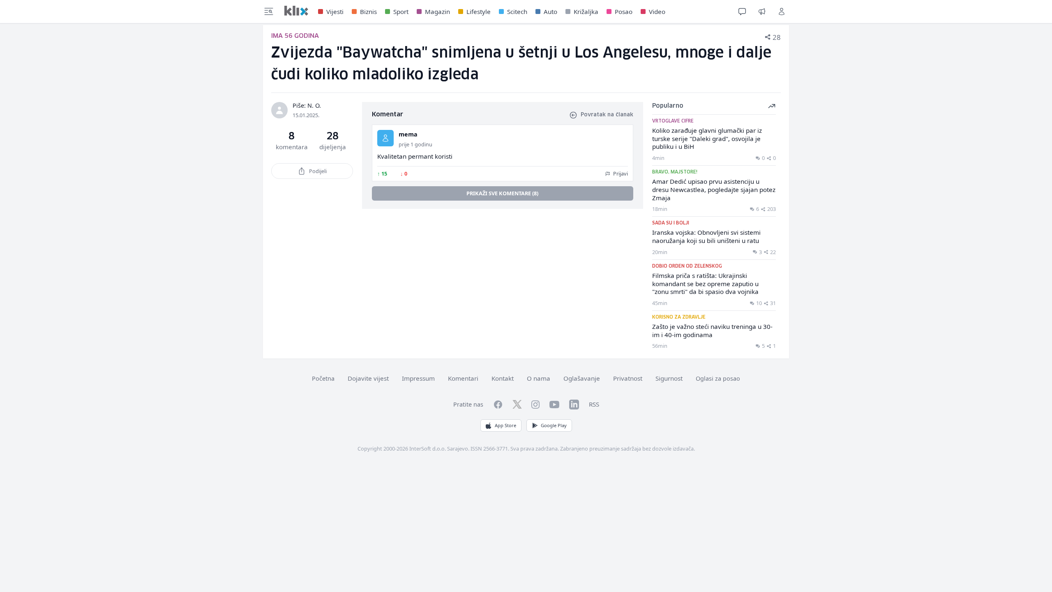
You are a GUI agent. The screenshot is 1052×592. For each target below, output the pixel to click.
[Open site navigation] (269, 11)
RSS (594, 404)
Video (657, 11)
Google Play (554, 425)
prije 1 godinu (415, 144)
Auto (550, 11)
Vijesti (335, 11)
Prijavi (620, 173)
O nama (538, 378)
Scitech (517, 11)
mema (408, 134)
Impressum (418, 378)
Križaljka (586, 11)
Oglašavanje (581, 378)
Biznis (368, 11)
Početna (323, 378)
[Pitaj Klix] (742, 11)
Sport (400, 11)
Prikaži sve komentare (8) (502, 193)
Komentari (463, 378)
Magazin (437, 11)
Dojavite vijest (368, 378)
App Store (505, 425)
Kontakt (502, 378)
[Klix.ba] (296, 11)
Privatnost (627, 378)
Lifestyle (478, 11)
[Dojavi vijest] (761, 11)
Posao (623, 11)
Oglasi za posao (718, 378)
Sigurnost (669, 378)
